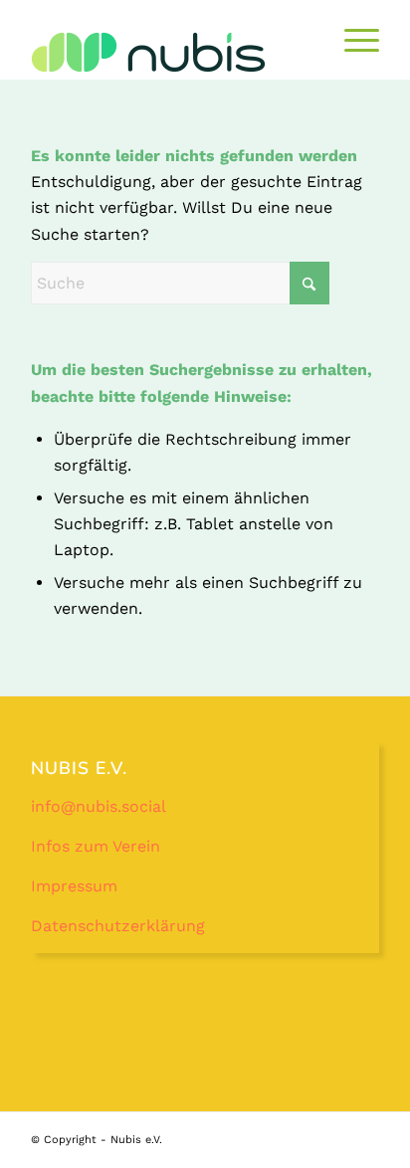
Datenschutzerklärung (118, 925)
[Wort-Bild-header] (170, 52)
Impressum (74, 885)
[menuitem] (351, 40)
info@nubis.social (98, 806)
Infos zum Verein (95, 846)
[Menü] (351, 40)
